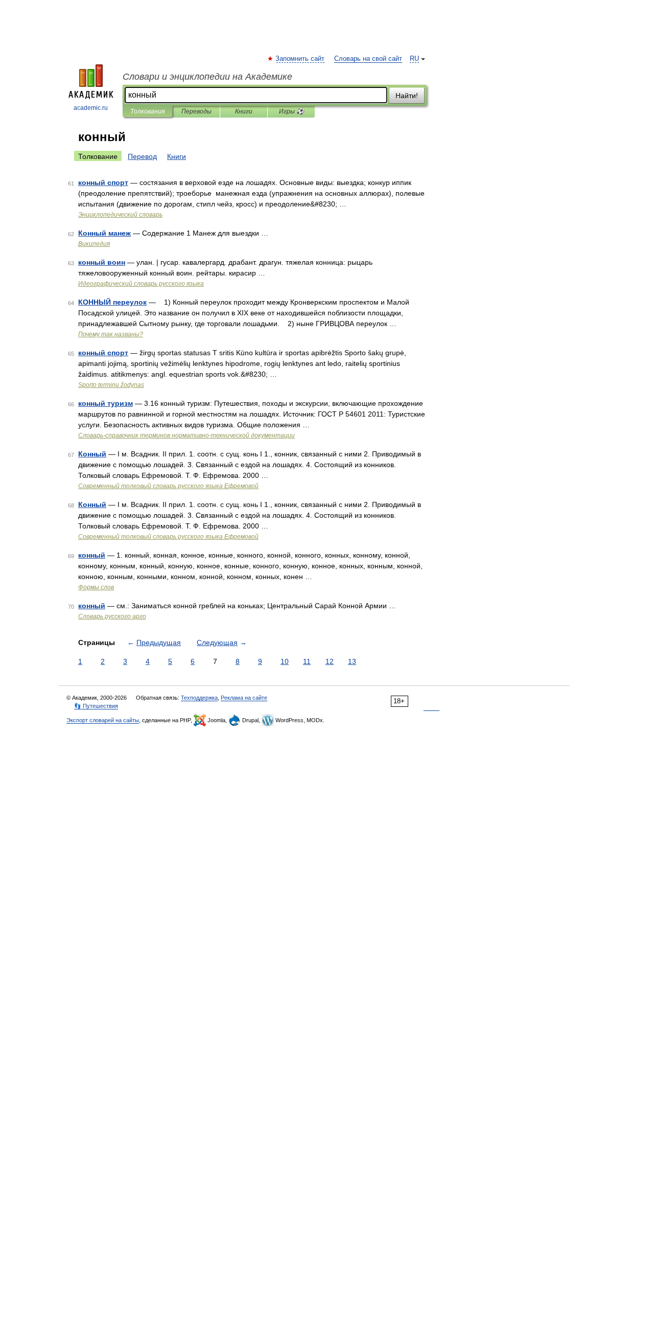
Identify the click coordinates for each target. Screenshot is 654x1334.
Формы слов (96, 587)
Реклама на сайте (244, 698)
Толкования (147, 111)
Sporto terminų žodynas (111, 384)
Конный (92, 454)
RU (414, 58)
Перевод (142, 156)
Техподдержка (199, 698)
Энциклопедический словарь (120, 214)
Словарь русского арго (112, 616)
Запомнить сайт (300, 58)
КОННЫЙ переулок (112, 302)
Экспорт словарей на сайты (102, 720)
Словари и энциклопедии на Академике (207, 77)
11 (307, 661)
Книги (243, 111)
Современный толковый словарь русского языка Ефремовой (168, 486)
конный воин (101, 262)
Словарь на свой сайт (368, 58)
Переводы (196, 111)
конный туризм (105, 403)
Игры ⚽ (291, 111)
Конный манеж (104, 233)
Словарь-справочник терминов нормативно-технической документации (186, 435)
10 (285, 661)
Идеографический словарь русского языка (141, 283)
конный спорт (103, 182)
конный (91, 555)
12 (329, 661)
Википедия (94, 243)
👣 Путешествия (96, 706)
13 (352, 661)
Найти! (406, 95)
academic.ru (91, 107)
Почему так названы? (110, 334)
